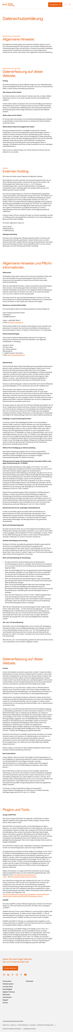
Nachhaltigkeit (7, 989)
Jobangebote (54, 4)
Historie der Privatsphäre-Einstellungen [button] (12, 1028)
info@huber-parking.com (15, 322)
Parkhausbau (7, 981)
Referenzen (6, 994)
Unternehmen (7, 997)
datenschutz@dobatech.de (16, 355)
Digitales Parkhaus (9, 992)
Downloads (29, 981)
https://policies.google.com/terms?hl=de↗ (24, 877)
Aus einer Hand (8, 986)
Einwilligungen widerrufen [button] (30, 1028)
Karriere (5, 1002)
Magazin (5, 1000)
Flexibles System (8, 984)
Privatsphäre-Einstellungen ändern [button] (45, 1025)
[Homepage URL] (8, 4)
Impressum (13, 1025)
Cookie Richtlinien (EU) (23, 1025)
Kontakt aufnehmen (10, 968)
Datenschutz (6, 1025)
